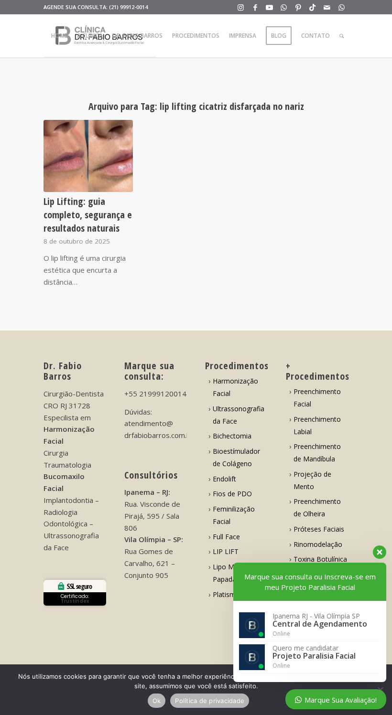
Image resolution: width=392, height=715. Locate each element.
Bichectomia (232, 435)
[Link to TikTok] (312, 7)
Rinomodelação (318, 544)
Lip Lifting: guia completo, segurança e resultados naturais (88, 215)
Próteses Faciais (319, 529)
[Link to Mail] (327, 7)
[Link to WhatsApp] (284, 7)
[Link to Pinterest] (298, 7)
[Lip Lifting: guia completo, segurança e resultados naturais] (88, 156)
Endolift (224, 478)
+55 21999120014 (155, 393)
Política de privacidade (209, 700)
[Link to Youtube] (269, 7)
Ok (156, 700)
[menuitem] (59, 35)
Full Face (226, 536)
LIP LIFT (226, 551)
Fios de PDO (232, 493)
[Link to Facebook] (255, 7)
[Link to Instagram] (241, 7)
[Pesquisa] (341, 35)
